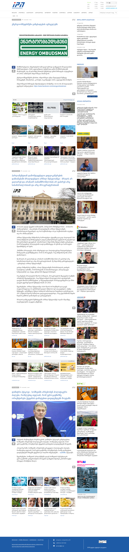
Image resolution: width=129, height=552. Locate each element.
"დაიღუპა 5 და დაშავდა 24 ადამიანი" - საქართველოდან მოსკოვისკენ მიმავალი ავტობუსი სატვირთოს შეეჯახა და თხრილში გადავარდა (51, 161)
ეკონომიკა (62, 12)
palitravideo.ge (15, 164)
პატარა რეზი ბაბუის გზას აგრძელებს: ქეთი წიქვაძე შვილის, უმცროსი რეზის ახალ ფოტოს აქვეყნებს (19, 511)
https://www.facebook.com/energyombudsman (50, 86)
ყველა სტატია (92, 96)
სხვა (14, 16)
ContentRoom (71, 361)
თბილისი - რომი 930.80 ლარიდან (66, 137)
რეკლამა (41, 540)
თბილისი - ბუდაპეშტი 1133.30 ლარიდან (50, 137)
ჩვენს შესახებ (23, 540)
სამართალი (29, 12)
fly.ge (13, 143)
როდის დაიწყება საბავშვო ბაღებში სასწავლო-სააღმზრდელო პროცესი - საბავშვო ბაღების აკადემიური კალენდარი (67, 491)
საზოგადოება (39, 12)
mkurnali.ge (15, 494)
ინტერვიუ (80, 64)
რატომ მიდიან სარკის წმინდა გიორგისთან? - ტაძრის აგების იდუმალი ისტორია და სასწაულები (86, 218)
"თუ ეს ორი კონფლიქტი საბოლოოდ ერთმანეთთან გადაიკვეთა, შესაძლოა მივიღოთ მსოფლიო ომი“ (85, 196)
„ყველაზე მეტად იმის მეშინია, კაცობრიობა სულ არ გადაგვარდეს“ (86, 175)
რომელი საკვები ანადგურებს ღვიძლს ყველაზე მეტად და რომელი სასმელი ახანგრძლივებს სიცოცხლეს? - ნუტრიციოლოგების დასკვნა (18, 493)
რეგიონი (55, 12)
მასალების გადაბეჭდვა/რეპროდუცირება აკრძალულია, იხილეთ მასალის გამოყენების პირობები (27, 545)
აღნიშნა (63, 452)
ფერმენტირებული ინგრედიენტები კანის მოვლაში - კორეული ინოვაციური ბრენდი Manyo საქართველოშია (66, 376)
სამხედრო (77, 12)
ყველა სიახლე (92, 58)
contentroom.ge (15, 380)
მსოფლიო (48, 12)
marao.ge (14, 515)
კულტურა (84, 12)
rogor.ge (46, 515)
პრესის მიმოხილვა (84, 101)
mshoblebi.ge (47, 494)
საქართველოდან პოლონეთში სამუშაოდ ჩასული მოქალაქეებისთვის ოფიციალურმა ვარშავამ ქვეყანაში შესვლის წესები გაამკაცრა (67, 354)
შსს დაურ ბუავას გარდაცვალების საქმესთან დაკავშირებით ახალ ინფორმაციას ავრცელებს (35, 160)
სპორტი (69, 12)
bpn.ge (89, 2)
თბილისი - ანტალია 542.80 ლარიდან (19, 137)
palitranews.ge (47, 356)
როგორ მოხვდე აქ (68, 99)
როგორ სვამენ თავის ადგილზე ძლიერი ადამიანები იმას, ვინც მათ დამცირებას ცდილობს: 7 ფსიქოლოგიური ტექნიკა (51, 512)
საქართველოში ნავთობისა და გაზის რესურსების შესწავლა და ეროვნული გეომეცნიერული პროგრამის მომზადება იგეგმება (87, 453)
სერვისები (33, 540)
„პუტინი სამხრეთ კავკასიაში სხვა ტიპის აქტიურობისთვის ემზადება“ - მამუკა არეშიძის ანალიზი (86, 153)
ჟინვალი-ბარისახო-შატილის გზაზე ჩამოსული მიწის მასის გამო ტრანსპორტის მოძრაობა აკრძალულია (86, 28)
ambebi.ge (14, 335)
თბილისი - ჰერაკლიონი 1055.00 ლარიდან (35, 137)
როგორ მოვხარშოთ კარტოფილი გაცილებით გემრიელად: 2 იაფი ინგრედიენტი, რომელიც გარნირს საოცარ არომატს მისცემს (67, 512)
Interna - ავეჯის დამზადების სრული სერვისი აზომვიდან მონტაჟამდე (19, 375)
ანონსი (91, 12)
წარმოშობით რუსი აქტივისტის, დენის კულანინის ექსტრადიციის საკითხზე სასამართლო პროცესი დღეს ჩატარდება (87, 40)
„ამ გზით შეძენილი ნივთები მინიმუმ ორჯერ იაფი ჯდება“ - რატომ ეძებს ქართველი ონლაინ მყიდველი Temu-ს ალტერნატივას (19, 353)
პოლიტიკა (22, 12)
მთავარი (14, 12)
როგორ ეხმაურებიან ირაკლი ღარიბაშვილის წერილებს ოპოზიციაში (51, 351)
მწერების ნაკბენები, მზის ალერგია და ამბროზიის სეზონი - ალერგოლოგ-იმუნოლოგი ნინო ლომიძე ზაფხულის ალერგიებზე (35, 376)
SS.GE (14, 99)
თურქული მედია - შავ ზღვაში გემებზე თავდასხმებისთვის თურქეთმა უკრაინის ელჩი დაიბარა (86, 52)
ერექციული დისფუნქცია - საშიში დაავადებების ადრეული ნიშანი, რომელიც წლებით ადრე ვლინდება (35, 491)
